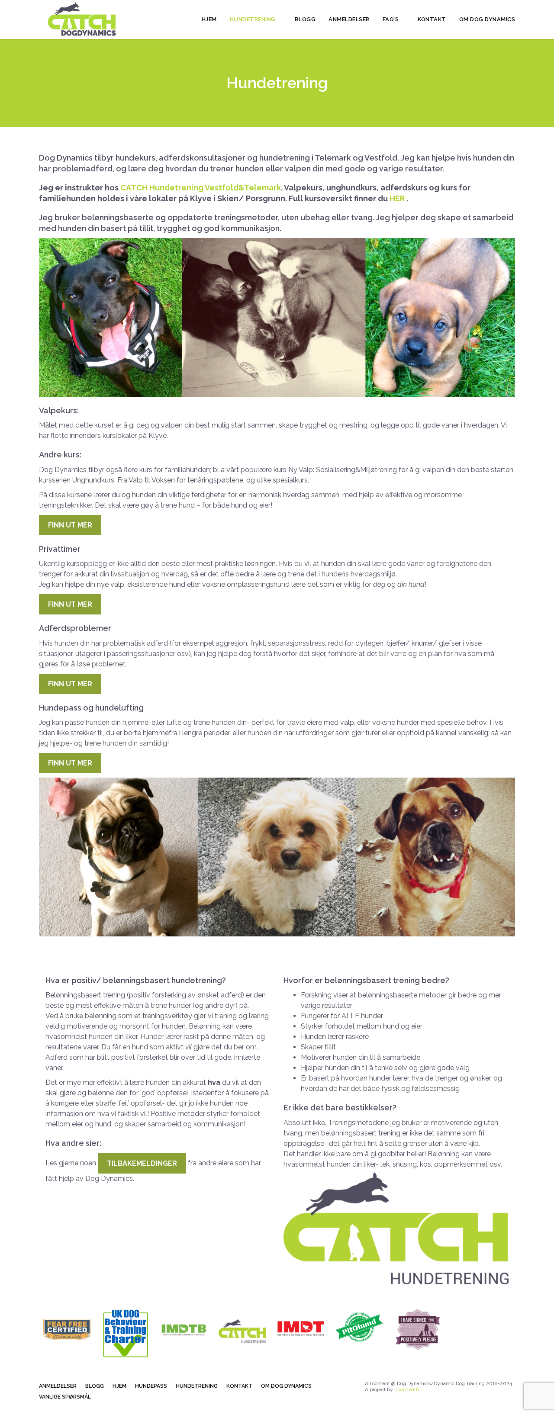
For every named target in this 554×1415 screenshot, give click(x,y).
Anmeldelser (349, 19)
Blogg (305, 19)
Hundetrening (253, 19)
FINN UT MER (70, 525)
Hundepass (151, 1386)
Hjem (209, 19)
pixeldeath (406, 1389)
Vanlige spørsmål (65, 1397)
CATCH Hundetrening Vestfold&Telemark (200, 187)
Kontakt (432, 19)
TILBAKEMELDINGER (142, 1163)
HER (398, 198)
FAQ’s (391, 19)
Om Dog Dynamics (487, 19)
